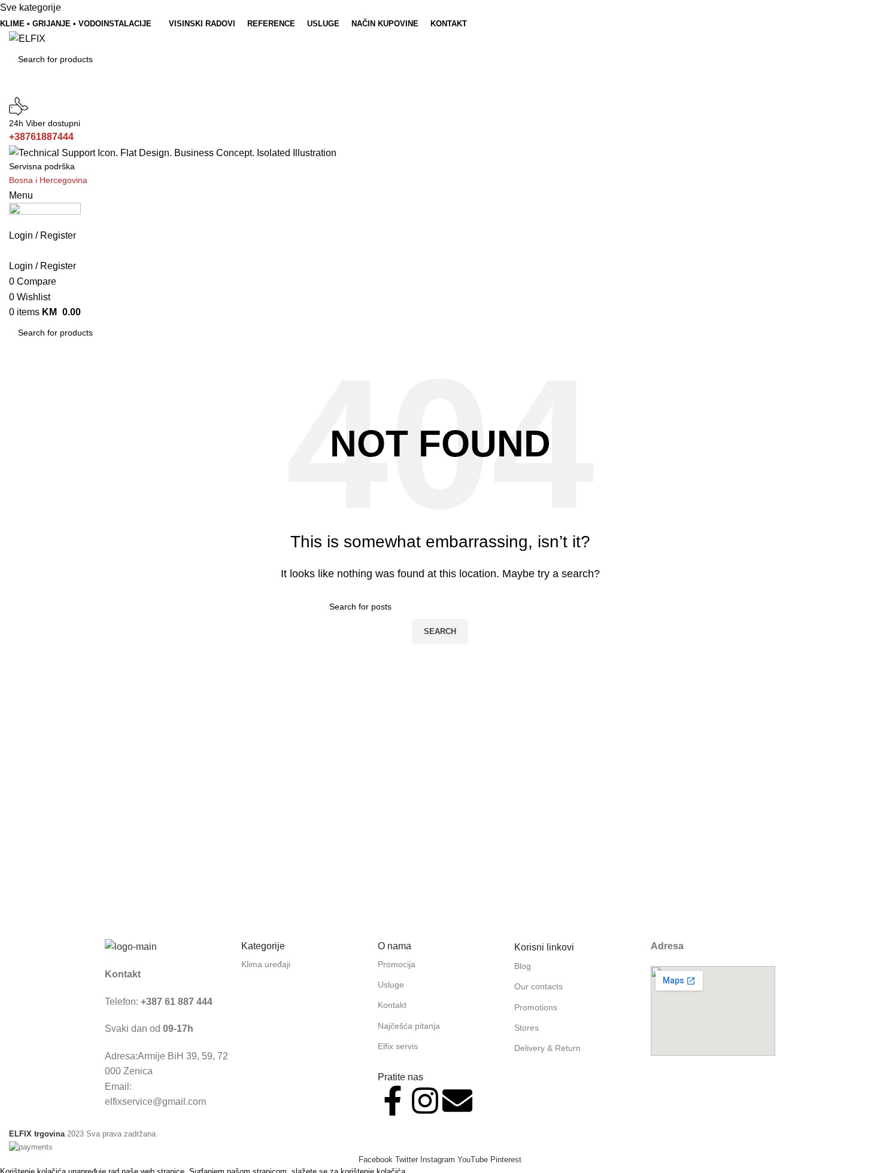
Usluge (391, 984)
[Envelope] (457, 1101)
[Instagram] (425, 1101)
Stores (526, 1027)
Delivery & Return (547, 1048)
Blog (522, 966)
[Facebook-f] (393, 1101)
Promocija (396, 964)
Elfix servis (398, 1046)
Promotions (535, 1007)
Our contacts (538, 986)
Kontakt (392, 1005)
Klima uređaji (265, 964)
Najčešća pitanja (409, 1026)
